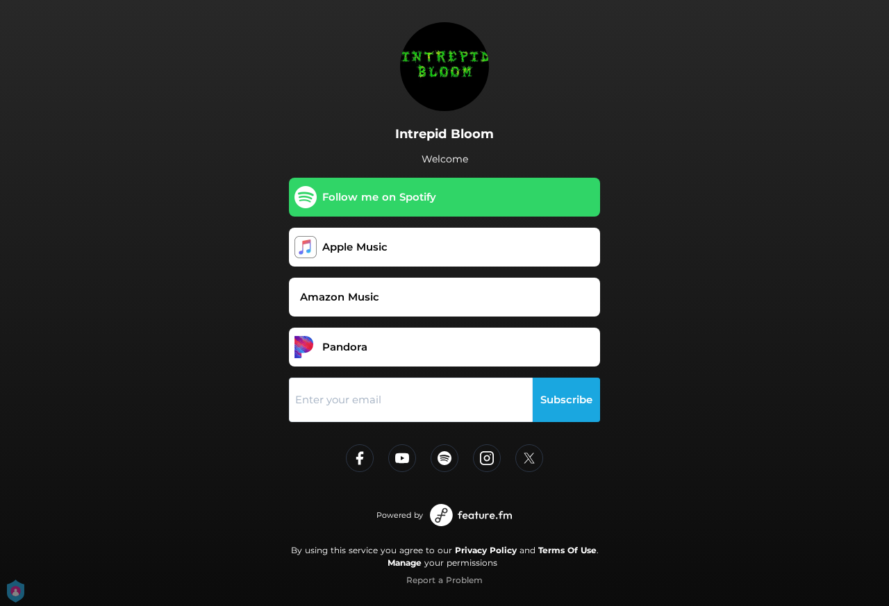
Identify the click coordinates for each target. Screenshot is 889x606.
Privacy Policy (486, 550)
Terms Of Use (567, 550)
